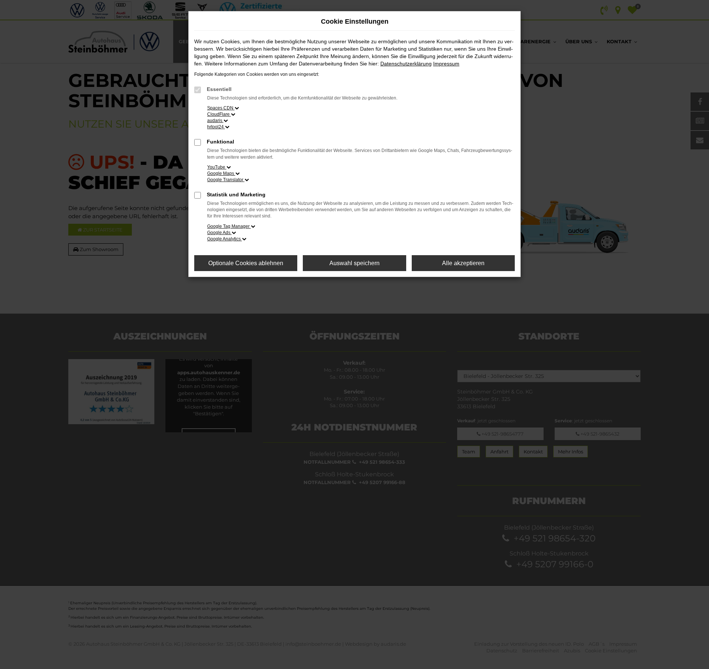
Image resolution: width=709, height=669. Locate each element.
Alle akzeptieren (463, 263)
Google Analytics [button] (224, 238)
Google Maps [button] (221, 173)
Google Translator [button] (225, 179)
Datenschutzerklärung (406, 64)
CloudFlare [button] (219, 114)
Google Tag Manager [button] (229, 226)
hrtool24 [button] (216, 126)
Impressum (446, 64)
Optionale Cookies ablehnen (245, 263)
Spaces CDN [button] (220, 108)
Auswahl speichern (354, 263)
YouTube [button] (216, 167)
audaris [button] (215, 120)
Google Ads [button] (219, 232)
